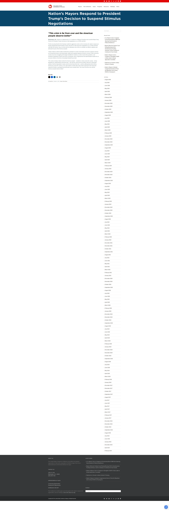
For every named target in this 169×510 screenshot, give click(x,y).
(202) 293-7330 (51, 475)
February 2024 (108, 165)
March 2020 (107, 305)
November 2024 (108, 142)
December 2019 (108, 314)
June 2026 (107, 85)
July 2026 (107, 82)
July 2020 (107, 293)
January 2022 (108, 239)
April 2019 (107, 337)
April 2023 (107, 195)
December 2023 (108, 171)
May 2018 (107, 370)
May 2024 (107, 156)
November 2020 (108, 281)
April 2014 (107, 447)
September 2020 (109, 287)
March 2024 (107, 162)
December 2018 (108, 349)
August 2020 (108, 290)
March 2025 (107, 130)
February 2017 (108, 415)
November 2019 (108, 317)
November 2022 (108, 210)
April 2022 (107, 231)
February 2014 (108, 450)
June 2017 (107, 403)
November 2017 (108, 388)
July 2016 (107, 435)
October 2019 (108, 320)
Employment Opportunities (54, 485)
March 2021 (107, 269)
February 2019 (108, 343)
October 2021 (108, 248)
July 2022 (107, 222)
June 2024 (107, 153)
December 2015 (108, 444)
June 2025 (107, 121)
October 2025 (108, 109)
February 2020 (108, 308)
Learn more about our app (69, 492)
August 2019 (108, 326)
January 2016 (108, 441)
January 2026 (108, 100)
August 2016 (108, 432)
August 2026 (108, 79)
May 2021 (107, 263)
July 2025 (107, 118)
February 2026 (108, 97)
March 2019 (107, 340)
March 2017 (107, 412)
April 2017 (107, 409)
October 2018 (108, 355)
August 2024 (108, 147)
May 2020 (107, 299)
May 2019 (107, 334)
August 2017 (108, 397)
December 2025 (108, 103)
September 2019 (109, 323)
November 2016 (108, 424)
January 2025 (108, 136)
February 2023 (108, 201)
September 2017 (109, 394)
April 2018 (107, 373)
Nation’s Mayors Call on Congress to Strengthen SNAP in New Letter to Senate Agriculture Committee (103, 471)
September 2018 (109, 358)
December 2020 (108, 278)
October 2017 (108, 391)
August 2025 (108, 115)
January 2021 (108, 275)
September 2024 (109, 144)
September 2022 (109, 216)
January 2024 (108, 168)
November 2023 (108, 174)
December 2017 (108, 385)
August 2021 (108, 254)
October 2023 (108, 177)
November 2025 (108, 106)
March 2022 (107, 234)
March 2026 (107, 94)
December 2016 (108, 421)
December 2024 (108, 139)
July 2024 (107, 150)
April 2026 (107, 91)
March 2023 (107, 198)
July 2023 (107, 186)
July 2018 (107, 364)
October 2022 (108, 213)
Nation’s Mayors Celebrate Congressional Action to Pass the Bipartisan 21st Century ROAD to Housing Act (103, 479)
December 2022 (108, 207)
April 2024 (107, 159)
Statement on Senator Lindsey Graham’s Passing (97, 475)
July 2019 (107, 329)
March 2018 (107, 376)
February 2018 (108, 379)
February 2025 (108, 133)
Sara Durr (51, 81)
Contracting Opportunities (54, 483)
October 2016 (108, 427)
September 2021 (109, 251)
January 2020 (108, 311)
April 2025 (107, 127)
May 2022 (107, 228)
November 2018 (108, 352)
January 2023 (108, 204)
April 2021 (107, 266)
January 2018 (108, 382)
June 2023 (107, 189)
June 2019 (107, 332)
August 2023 (108, 183)
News (61, 81)
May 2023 (107, 192)
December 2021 (108, 242)
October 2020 (108, 284)
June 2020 (107, 296)
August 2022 (108, 219)
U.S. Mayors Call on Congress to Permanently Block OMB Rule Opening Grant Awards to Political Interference (103, 462)
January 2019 (108, 346)
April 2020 (107, 302)
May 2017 (107, 406)
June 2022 (107, 225)
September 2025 (109, 112)
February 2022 (108, 237)
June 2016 (107, 438)
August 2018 (108, 361)
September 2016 (109, 429)
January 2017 (108, 418)
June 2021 (107, 260)
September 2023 (109, 180)
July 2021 (107, 257)
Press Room (65, 81)
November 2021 (108, 245)
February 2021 (108, 272)
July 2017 (107, 400)
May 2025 (107, 124)
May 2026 (107, 88)
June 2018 (107, 367)
